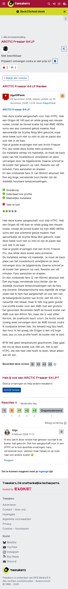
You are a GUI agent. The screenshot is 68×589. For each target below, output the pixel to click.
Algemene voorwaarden (17, 519)
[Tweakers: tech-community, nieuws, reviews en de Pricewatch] (18, 4)
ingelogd (43, 471)
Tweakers (8, 577)
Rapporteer (49, 103)
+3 (50, 364)
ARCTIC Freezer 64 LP (17, 41)
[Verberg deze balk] (64, 11)
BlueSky (11, 542)
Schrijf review (11, 389)
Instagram (13, 551)
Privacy (7, 523)
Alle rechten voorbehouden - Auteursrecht (26, 580)
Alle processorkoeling (14, 37)
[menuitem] (49, 4)
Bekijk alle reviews (16, 78)
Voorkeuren (22, 528)
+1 (38, 364)
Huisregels (9, 514)
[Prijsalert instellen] (55, 61)
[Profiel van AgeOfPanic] (6, 97)
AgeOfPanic (17, 95)
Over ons (20, 509)
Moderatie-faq (29, 403)
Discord (11, 561)
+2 (44, 364)
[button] (3, 4)
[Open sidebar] (66, 18)
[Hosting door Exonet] (17, 489)
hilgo (15, 430)
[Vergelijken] (64, 48)
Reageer (9, 460)
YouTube (12, 547)
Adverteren (9, 504)
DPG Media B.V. (42, 577)
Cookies (7, 528)
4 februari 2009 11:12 (23, 434)
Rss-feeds (13, 556)
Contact (7, 509)
